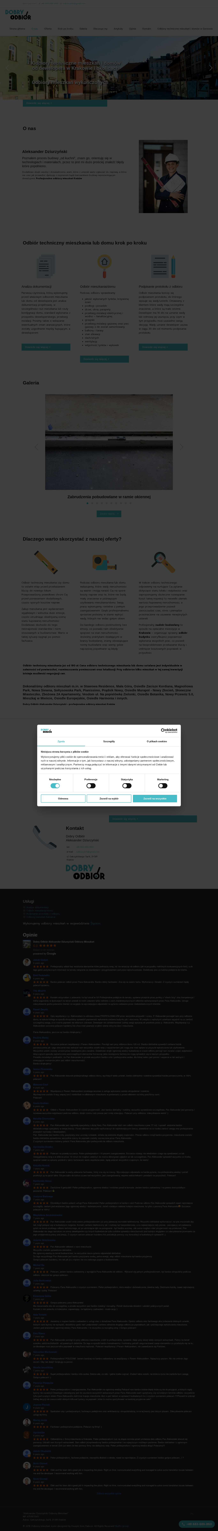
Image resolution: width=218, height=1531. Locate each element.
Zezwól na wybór (109, 798)
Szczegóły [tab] (109, 741)
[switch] (91, 785)
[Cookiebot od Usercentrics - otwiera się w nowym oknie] (163, 730)
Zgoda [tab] (61, 741)
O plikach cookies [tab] (157, 741)
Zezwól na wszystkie (154, 798)
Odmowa (63, 798)
